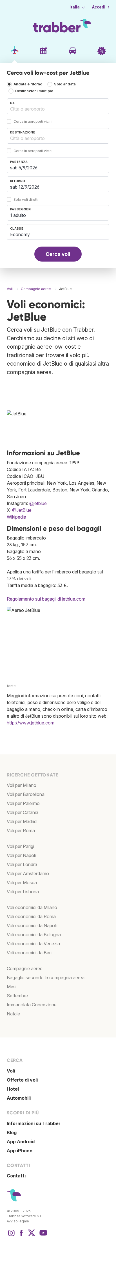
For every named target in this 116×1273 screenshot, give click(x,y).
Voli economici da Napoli (32, 925)
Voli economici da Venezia (33, 943)
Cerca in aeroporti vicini (33, 122)
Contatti (16, 1176)
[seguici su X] (31, 1236)
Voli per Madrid (22, 821)
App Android (21, 1141)
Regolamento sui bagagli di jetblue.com (46, 599)
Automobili (19, 1098)
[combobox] (58, 106)
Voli (11, 1071)
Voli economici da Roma (31, 916)
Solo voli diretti (26, 200)
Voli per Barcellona (25, 794)
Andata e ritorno (28, 84)
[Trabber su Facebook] (21, 1236)
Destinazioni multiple (34, 91)
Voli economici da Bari (29, 952)
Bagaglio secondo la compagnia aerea (45, 977)
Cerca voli (58, 254)
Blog (12, 1132)
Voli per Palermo (23, 803)
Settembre (17, 995)
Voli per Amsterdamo (28, 873)
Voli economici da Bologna (34, 934)
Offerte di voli (22, 1080)
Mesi (11, 986)
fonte (11, 686)
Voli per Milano (21, 785)
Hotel (13, 1089)
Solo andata (65, 84)
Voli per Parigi (20, 846)
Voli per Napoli (21, 855)
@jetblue (38, 503)
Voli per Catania (22, 812)
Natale (13, 1014)
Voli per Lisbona (23, 891)
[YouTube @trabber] (42, 1236)
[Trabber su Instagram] (11, 1236)
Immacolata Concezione (32, 1004)
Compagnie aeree (25, 968)
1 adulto (18, 215)
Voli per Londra (22, 864)
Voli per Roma (21, 830)
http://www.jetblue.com (30, 723)
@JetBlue (22, 510)
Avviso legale (18, 1221)
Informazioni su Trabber (34, 1123)
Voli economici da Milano (32, 907)
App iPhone (19, 1150)
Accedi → (101, 7)
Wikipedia (16, 517)
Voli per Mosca (22, 882)
